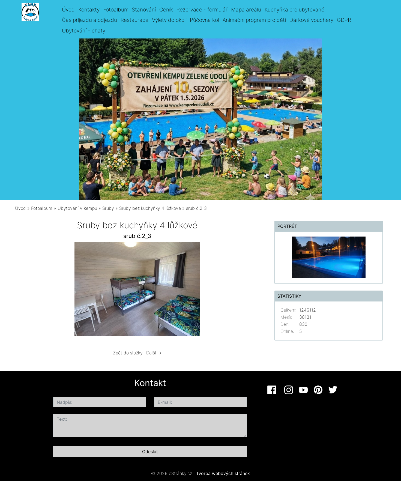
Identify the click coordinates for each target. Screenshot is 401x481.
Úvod (68, 9)
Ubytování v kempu (77, 208)
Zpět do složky (128, 352)
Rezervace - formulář (202, 9)
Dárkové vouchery (311, 20)
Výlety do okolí (169, 20)
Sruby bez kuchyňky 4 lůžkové (150, 208)
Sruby (108, 208)
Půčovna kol (204, 20)
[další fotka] (250, 290)
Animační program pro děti (254, 20)
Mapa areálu (246, 9)
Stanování (144, 9)
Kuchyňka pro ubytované (294, 9)
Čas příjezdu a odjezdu (89, 20)
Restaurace (134, 20)
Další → (153, 352)
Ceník (166, 9)
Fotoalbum (115, 9)
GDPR (344, 20)
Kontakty (89, 9)
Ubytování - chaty (83, 30)
